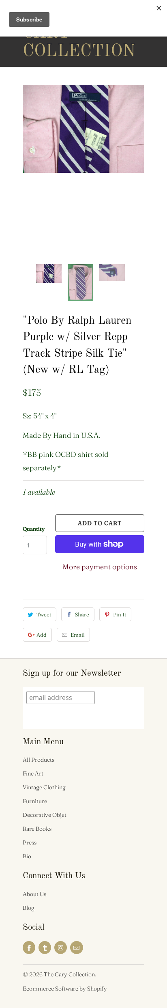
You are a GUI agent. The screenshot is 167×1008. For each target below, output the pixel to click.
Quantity (34, 529)
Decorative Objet (44, 814)
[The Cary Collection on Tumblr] (45, 947)
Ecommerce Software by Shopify (65, 988)
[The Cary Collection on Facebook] (29, 947)
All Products (38, 759)
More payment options (99, 566)
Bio (27, 856)
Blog (28, 907)
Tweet (43, 614)
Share (82, 614)
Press (29, 842)
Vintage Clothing (44, 787)
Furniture (35, 801)
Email (78, 634)
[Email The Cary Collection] (76, 947)
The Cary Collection (55, 33)
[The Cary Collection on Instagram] (60, 947)
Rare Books (37, 828)
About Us (34, 894)
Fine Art (33, 773)
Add (41, 634)
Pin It (119, 614)
